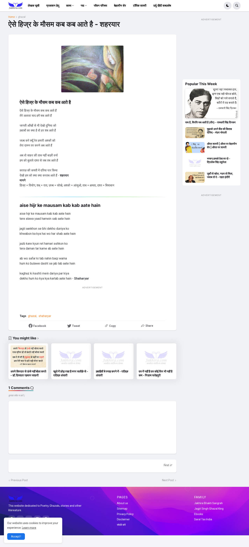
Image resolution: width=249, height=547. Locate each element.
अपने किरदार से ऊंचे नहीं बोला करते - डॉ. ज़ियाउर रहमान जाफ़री (28, 373)
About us (122, 503)
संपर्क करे (121, 524)
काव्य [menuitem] (68, 5)
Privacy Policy (125, 514)
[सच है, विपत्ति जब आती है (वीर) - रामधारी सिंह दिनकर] (211, 103)
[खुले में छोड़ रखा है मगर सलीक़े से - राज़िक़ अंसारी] (71, 356)
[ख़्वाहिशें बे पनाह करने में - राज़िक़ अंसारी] (114, 356)
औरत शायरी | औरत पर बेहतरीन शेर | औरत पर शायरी (222, 145)
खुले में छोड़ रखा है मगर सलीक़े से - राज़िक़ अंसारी (70, 373)
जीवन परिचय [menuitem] (100, 5)
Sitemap (122, 508)
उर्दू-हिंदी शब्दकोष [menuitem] (162, 5)
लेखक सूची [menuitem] (33, 5)
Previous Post (19, 480)
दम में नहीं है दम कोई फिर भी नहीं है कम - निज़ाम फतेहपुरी (155, 373)
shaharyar (45, 316)
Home (11, 17)
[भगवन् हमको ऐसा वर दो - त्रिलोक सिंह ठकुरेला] (195, 162)
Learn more (29, 527)
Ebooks (198, 514)
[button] (227, 6)
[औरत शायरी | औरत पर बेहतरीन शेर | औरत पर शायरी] (195, 147)
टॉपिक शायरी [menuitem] (139, 5)
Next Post (168, 480)
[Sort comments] (168, 465)
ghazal (21, 17)
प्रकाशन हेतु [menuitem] (52, 5)
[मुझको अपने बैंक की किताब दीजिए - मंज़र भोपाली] (195, 132)
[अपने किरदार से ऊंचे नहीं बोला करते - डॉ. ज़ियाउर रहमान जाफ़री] (28, 356)
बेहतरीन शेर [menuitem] (120, 5)
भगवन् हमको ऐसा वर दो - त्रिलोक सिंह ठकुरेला (218, 160)
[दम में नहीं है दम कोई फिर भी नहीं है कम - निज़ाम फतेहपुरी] (156, 356)
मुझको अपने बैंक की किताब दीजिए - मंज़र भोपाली (219, 130)
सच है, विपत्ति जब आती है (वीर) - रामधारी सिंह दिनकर (210, 122)
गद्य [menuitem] (82, 5)
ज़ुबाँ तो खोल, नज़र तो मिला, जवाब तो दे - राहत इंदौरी (220, 175)
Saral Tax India (203, 519)
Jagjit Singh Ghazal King (209, 508)
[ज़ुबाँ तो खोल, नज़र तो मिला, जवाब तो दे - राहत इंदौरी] (195, 177)
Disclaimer (123, 519)
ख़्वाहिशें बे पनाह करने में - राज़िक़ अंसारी (112, 373)
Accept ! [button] (16, 536)
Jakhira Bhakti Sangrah (208, 503)
